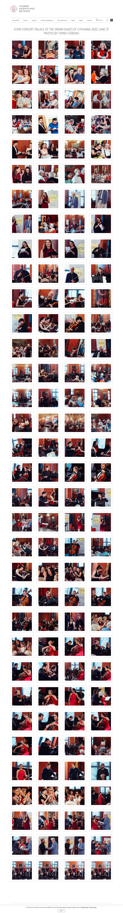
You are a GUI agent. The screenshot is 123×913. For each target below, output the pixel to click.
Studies (25, 20)
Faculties (34, 20)
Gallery (81, 20)
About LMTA (16, 20)
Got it (61, 911)
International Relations (47, 20)
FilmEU (73, 20)
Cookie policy (84, 907)
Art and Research (62, 20)
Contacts (89, 20)
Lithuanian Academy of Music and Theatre (27, 8)
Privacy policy (93, 907)
